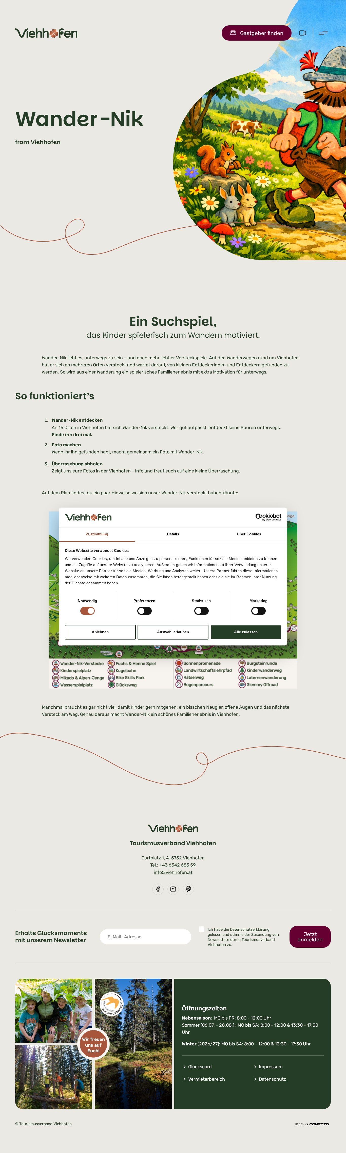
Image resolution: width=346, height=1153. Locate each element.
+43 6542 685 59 (177, 865)
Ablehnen (100, 632)
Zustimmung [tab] (97, 534)
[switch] (144, 611)
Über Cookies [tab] (249, 534)
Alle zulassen (246, 632)
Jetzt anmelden (310, 937)
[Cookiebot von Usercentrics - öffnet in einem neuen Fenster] (259, 517)
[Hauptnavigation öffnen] (323, 33)
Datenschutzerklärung (250, 929)
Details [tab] (173, 534)
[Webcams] (302, 32)
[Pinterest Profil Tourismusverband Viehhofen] (188, 889)
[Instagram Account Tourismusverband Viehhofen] (173, 889)
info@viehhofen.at (173, 872)
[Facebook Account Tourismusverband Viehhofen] (158, 889)
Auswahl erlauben (173, 632)
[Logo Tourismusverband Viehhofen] (46, 33)
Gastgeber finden (261, 33)
